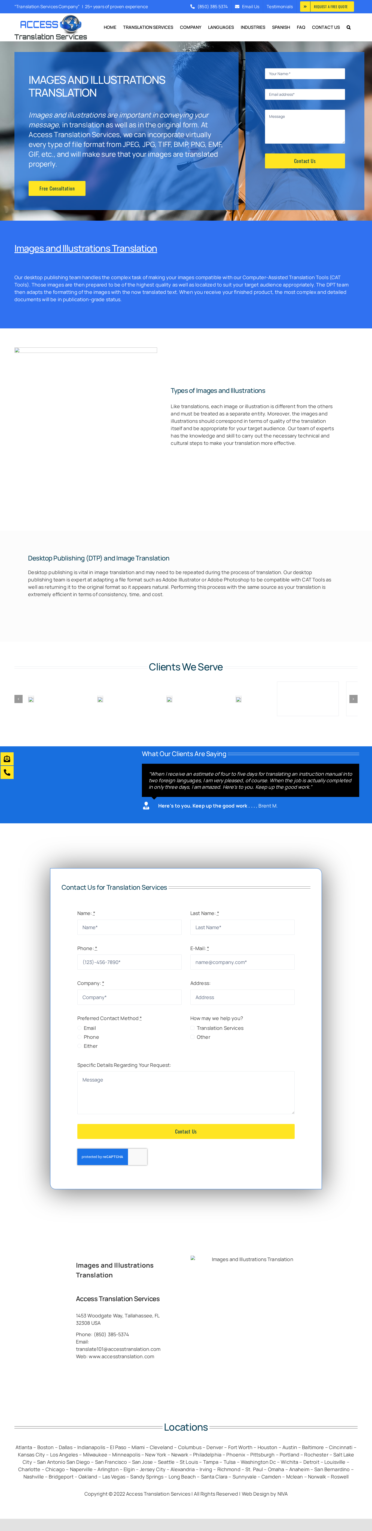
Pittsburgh (262, 1454)
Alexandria (183, 1469)
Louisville (334, 1462)
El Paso (118, 1447)
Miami (138, 1447)
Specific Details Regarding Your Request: (124, 1065)
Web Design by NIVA (265, 1493)
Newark (179, 1454)
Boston (45, 1447)
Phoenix (235, 1454)
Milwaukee (95, 1454)
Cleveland (161, 1447)
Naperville (81, 1469)
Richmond (228, 1469)
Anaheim (299, 1469)
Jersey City (153, 1469)
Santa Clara (215, 1476)
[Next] (353, 699)
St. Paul (254, 1469)
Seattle (166, 1462)
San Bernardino (332, 1469)
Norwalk (317, 1476)
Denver (214, 1447)
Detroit (311, 1462)
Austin (289, 1447)
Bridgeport (61, 1476)
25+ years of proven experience (116, 7)
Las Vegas (113, 1476)
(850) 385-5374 (111, 1334)
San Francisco (111, 1462)
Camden (271, 1476)
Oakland (87, 1476)
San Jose (142, 1462)
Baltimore (313, 1447)
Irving (206, 1469)
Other (203, 1037)
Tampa (211, 1462)
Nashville (33, 1476)
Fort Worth (240, 1447)
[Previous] (18, 699)
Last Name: (204, 913)
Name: (86, 913)
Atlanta (24, 1447)
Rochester (316, 1454)
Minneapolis (126, 1454)
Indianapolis (91, 1447)
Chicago (55, 1469)
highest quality (153, 284)
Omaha (276, 1469)
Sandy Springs (146, 1476)
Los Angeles (64, 1454)
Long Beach (182, 1476)
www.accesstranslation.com (121, 1356)
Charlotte (29, 1469)
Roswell (340, 1476)
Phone (91, 1037)
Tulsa (230, 1462)
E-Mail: (199, 948)
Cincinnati (340, 1447)
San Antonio (51, 1462)
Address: (200, 983)
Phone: (87, 948)
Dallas (65, 1447)
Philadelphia (207, 1454)
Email (90, 1028)
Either (90, 1046)
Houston (268, 1447)
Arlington (107, 1469)
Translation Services (220, 1028)
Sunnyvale (245, 1476)
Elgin (129, 1469)
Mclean (294, 1476)
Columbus (190, 1447)
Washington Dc (258, 1462)
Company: (90, 983)
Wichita (289, 1462)
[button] (349, 27)
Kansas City (31, 1454)
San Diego (78, 1462)
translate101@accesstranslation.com (118, 1349)
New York (155, 1454)
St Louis (189, 1462)
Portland (289, 1454)
